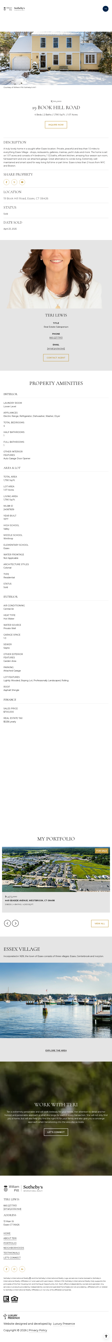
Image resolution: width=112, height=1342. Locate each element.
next (15, 923)
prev (7, 923)
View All (100, 923)
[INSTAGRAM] (14, 1269)
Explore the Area (56, 1050)
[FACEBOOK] (6, 1269)
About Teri (10, 1238)
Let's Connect (12, 1258)
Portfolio (10, 1243)
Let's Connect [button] (56, 1132)
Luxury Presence (64, 1323)
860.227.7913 (56, 337)
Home (7, 1233)
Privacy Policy (38, 1330)
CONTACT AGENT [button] (56, 357)
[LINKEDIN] (22, 1269)
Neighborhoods (14, 1248)
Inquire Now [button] (56, 124)
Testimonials (12, 1253)
